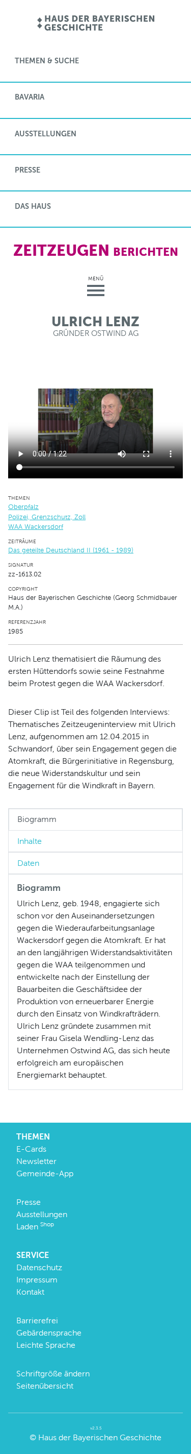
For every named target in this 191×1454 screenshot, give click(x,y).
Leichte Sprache (45, 1345)
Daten (28, 863)
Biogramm (37, 819)
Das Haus (33, 206)
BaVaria (29, 97)
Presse (27, 170)
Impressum (37, 1279)
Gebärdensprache (48, 1332)
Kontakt (30, 1292)
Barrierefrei (37, 1320)
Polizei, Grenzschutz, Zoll (47, 517)
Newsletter (36, 1161)
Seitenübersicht (44, 1386)
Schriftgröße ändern (53, 1373)
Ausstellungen (45, 133)
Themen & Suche (47, 60)
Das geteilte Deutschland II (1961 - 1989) (70, 550)
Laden (35, 1226)
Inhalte (29, 841)
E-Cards (31, 1149)
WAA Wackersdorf (35, 526)
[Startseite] (95, 23)
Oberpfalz (23, 507)
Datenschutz (39, 1267)
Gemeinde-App (44, 1173)
